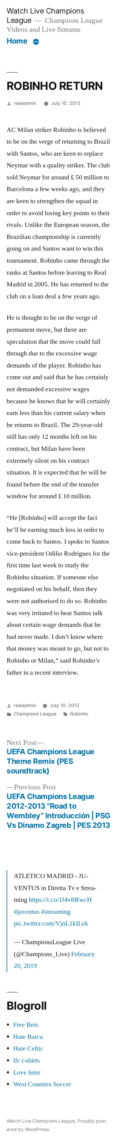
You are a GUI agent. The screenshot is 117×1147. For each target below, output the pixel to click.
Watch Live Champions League (41, 1121)
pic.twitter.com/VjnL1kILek (51, 923)
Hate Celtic (28, 1048)
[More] (36, 42)
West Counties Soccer (42, 1084)
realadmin (25, 103)
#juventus (27, 912)
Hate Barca (28, 1037)
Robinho (79, 714)
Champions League (35, 714)
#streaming (55, 912)
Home (17, 40)
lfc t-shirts (26, 1060)
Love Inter (26, 1072)
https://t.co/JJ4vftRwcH (60, 899)
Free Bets (25, 1024)
